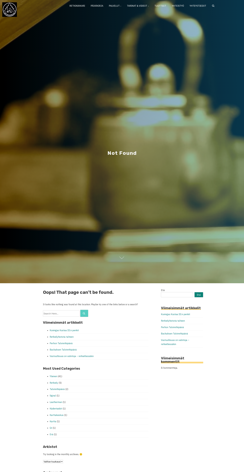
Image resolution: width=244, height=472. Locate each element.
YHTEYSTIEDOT (198, 5)
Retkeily (54, 382)
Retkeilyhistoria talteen (62, 336)
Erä (51, 434)
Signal (53, 395)
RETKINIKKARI (77, 5)
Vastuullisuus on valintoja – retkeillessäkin (72, 356)
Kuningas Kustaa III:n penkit (64, 330)
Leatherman (56, 402)
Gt (51, 427)
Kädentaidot (56, 408)
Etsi (163, 290)
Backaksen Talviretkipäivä (63, 349)
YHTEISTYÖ (178, 5)
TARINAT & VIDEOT (137, 5)
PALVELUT (114, 5)
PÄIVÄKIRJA (97, 5)
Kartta (53, 421)
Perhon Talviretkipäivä (61, 343)
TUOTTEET (160, 5)
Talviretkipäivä (57, 389)
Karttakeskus (57, 415)
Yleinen (53, 376)
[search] (84, 313)
